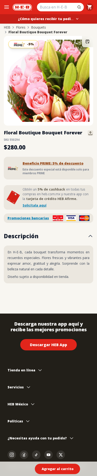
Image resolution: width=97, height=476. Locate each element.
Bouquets (38, 27)
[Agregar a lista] (87, 41)
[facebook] (24, 454)
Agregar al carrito (57, 469)
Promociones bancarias (28, 218)
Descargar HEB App (48, 344)
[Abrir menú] (6, 7)
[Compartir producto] (90, 133)
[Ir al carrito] (89, 7)
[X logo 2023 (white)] (61, 454)
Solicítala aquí (34, 205)
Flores (20, 27)
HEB (7, 27)
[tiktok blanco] (36, 454)
